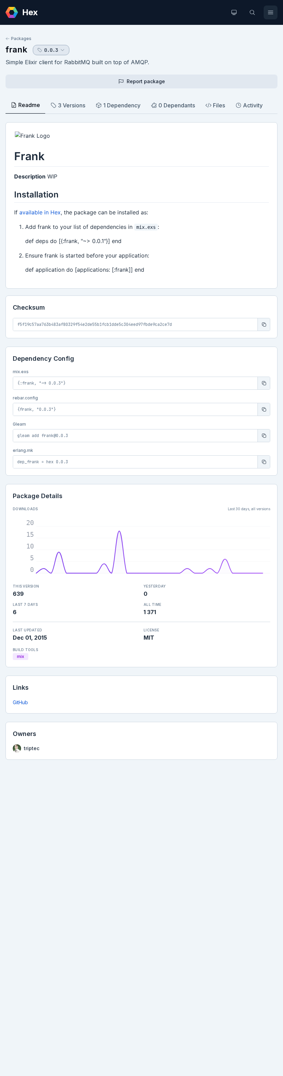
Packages (21, 38)
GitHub (20, 702)
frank (16, 50)
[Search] (252, 12)
